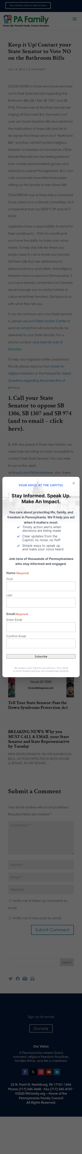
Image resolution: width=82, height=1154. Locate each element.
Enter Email (14, 620)
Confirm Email (16, 636)
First (9, 579)
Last (9, 595)
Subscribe (41, 656)
